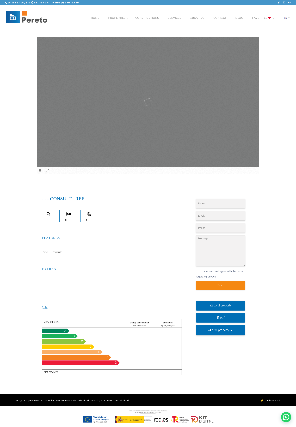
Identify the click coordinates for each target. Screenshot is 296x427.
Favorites (263, 17)
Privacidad (83, 400)
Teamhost (268, 400)
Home (95, 17)
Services (174, 17)
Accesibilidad (122, 400)
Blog (239, 17)
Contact (219, 17)
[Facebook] (279, 3)
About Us (197, 17)
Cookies (108, 400)
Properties (117, 17)
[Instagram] (284, 3)
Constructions (147, 17)
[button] (286, 417)
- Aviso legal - (96, 400)
